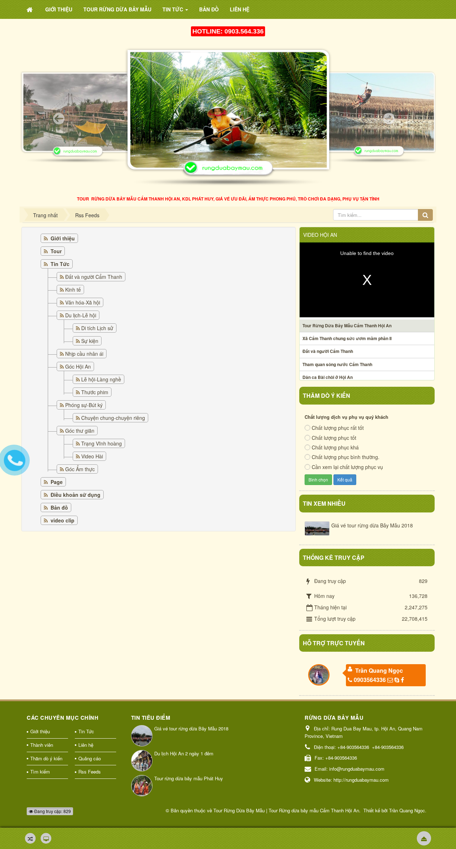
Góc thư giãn (79, 430)
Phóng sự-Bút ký (84, 404)
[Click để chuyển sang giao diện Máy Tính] (46, 838)
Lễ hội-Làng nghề (101, 379)
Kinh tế (73, 289)
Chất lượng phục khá (335, 447)
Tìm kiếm (40, 771)
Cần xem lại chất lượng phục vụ (347, 466)
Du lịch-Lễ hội (80, 315)
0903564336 (370, 680)
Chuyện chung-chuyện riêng (113, 417)
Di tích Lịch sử (97, 328)
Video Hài (92, 456)
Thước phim (94, 392)
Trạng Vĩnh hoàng (101, 443)
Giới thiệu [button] (58, 9)
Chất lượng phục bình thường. (345, 456)
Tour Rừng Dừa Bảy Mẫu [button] (117, 9)
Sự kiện (89, 340)
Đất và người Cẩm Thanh (93, 276)
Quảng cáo (89, 758)
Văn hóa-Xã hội (82, 302)
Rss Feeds (89, 771)
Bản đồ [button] (209, 9)
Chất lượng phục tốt (334, 437)
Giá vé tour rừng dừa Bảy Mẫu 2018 (372, 525)
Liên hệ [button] (239, 9)
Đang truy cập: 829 (52, 811)
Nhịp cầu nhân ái (84, 353)
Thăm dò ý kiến (46, 758)
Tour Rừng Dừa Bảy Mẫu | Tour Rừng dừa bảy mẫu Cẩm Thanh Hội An (286, 810)
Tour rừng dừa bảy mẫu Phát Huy (188, 778)
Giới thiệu (40, 731)
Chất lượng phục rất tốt (338, 427)
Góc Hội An (78, 366)
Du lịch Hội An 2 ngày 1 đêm (183, 753)
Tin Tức (86, 731)
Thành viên (41, 744)
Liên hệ (85, 744)
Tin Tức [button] (173, 9)
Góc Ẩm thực (80, 469)
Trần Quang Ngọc (379, 670)
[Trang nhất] (30, 9)
